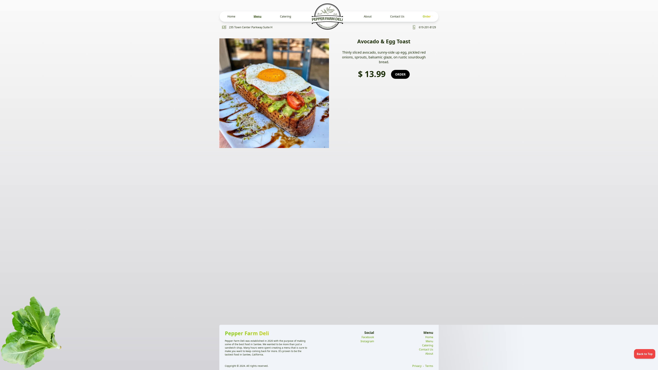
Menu (257, 16)
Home (231, 16)
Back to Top (645, 354)
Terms (429, 366)
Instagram (367, 341)
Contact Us (397, 16)
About (368, 16)
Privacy (417, 366)
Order (427, 16)
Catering (285, 16)
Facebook (368, 337)
